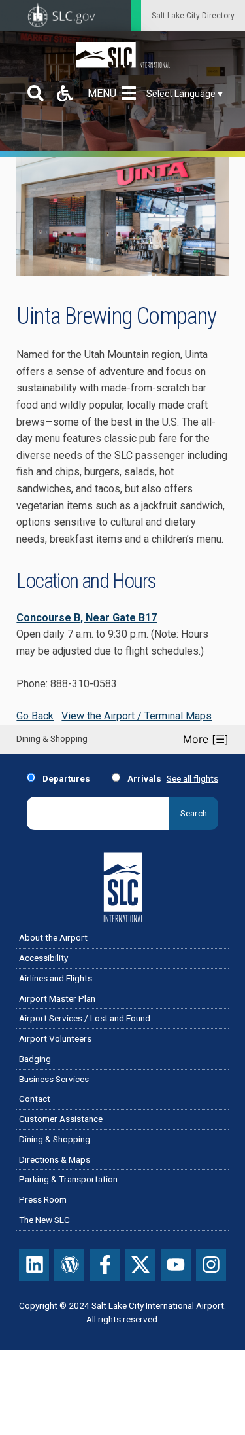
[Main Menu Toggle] (131, 93)
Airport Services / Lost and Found (84, 1018)
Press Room (43, 1199)
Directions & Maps (54, 1159)
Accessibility (43, 958)
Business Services (54, 1079)
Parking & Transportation (68, 1179)
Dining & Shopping (54, 1139)
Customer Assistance (61, 1119)
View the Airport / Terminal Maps (136, 716)
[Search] (35, 93)
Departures (65, 778)
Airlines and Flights (55, 978)
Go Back (35, 716)
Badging (35, 1058)
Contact (34, 1098)
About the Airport (53, 937)
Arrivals (143, 778)
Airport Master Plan (57, 998)
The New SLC (44, 1219)
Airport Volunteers (55, 1038)
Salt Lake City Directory (193, 15)
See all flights (192, 778)
